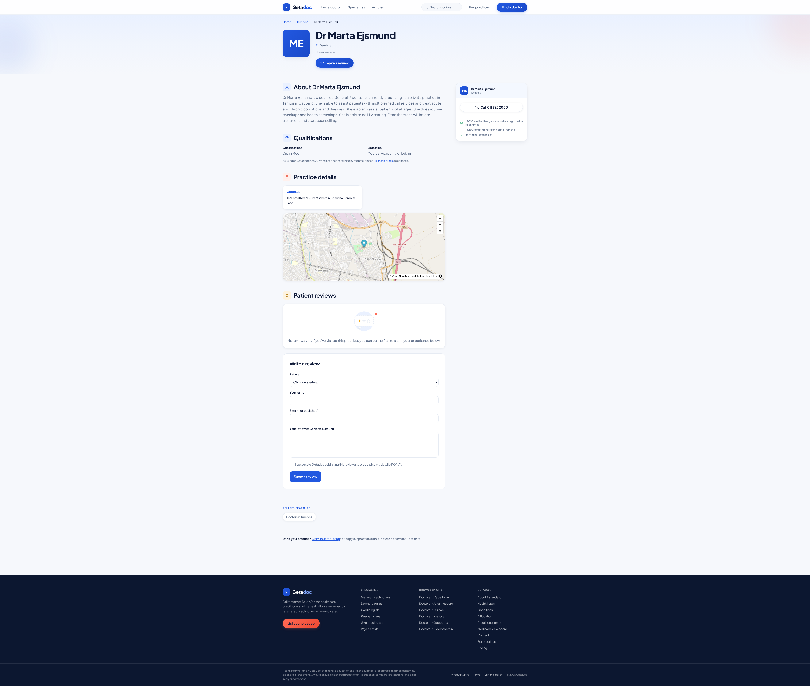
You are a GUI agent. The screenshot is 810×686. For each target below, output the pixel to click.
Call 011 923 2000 (494, 107)
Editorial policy (493, 674)
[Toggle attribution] (440, 276)
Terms (476, 674)
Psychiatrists (369, 629)
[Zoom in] (440, 218)
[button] (364, 244)
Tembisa (302, 22)
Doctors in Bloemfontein (436, 629)
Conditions (485, 610)
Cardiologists (370, 610)
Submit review (305, 476)
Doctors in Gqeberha (433, 622)
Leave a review (336, 63)
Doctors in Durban (431, 610)
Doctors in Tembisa (299, 517)
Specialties (356, 7)
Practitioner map (489, 622)
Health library (487, 603)
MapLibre (431, 276)
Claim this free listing (326, 539)
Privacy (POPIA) (459, 674)
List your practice (301, 623)
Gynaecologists (372, 622)
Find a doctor (330, 7)
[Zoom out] (440, 224)
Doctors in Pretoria (432, 616)
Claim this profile (384, 160)
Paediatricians (370, 616)
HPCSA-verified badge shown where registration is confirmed (494, 123)
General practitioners (375, 597)
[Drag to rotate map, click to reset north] (440, 231)
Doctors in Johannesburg (436, 603)
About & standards (490, 597)
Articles (378, 7)
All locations (486, 616)
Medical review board (492, 629)
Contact (483, 635)
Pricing (482, 648)
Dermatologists (371, 603)
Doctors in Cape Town (434, 597)
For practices (479, 7)
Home (287, 22)
